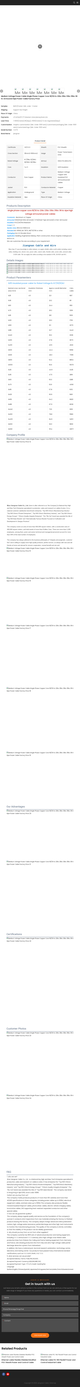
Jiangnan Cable (43, 1383)
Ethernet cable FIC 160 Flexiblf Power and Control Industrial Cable (58, 1361)
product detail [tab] (40, 141)
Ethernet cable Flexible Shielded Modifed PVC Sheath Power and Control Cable (19, 1361)
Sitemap (53, 1383)
